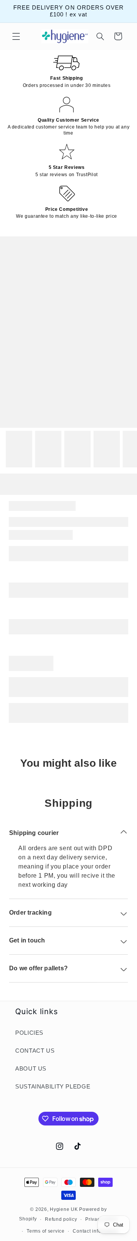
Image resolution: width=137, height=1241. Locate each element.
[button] (16, 36)
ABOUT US (30, 1069)
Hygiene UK (64, 1209)
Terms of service (46, 1231)
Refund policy (61, 1219)
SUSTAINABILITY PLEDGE (52, 1087)
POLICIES (29, 1033)
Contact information (95, 1231)
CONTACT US (34, 1051)
